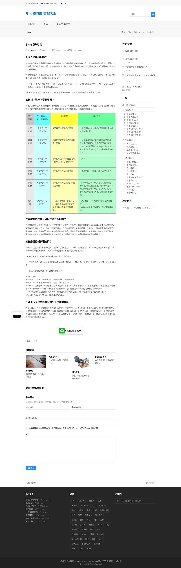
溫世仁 (84, 534)
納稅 (93, 539)
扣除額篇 (75, 372)
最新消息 (129, 105)
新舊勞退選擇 (132, 153)
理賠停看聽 (131, 126)
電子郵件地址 (78, 407)
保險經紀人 (131, 120)
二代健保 (130, 144)
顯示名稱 (30, 407)
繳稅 (100, 539)
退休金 (74, 549)
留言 (27, 434)
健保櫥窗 (130, 147)
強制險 (82, 525)
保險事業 (130, 114)
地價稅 (74, 520)
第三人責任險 (77, 539)
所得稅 (99, 525)
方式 (98, 529)
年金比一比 (131, 150)
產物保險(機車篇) (134, 132)
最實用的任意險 (131, 51)
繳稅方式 (75, 544)
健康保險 (102, 506)
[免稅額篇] (36, 361)
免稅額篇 (29, 371)
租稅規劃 (100, 534)
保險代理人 (131, 117)
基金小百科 (131, 162)
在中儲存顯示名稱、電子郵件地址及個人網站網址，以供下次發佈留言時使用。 (64, 428)
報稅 (28, 341)
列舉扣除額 (104, 510)
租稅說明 (130, 180)
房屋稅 (91, 525)
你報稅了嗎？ (100, 357)
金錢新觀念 (131, 193)
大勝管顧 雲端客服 (43, 13)
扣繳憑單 (75, 529)
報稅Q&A (53, 357)
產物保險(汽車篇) (134, 135)
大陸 (95, 520)
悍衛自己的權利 (32, 518)
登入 (64, 3)
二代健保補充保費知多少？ (136, 67)
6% (73, 501)
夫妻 (102, 520)
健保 (93, 506)
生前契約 (130, 174)
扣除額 (84, 529)
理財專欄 (130, 168)
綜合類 (128, 158)
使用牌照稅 (84, 506)
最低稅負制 (131, 165)
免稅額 (80, 510)
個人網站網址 (31, 418)
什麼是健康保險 (131, 59)
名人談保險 (131, 123)
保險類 (128, 110)
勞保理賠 (137, 208)
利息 (73, 515)
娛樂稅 (74, 525)
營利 (92, 534)
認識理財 (130, 190)
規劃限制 (97, 544)
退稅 (81, 549)
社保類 (128, 140)
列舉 (95, 510)
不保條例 (80, 501)
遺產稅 (89, 549)
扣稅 (107, 525)
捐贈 (92, 529)
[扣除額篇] (82, 362)
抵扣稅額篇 (32, 483)
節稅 (87, 539)
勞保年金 (88, 515)
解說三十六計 (132, 187)
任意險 (74, 506)
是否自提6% (31, 521)
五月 (99, 501)
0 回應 (69, 50)
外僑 (35, 341)
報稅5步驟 (149, 483)
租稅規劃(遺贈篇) (134, 177)
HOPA (44, 50)
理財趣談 (130, 171)
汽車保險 (75, 534)
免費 (88, 510)
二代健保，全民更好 (133, 87)
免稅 (73, 510)
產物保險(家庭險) (134, 129)
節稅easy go (56, 50)
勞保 (80, 515)
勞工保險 (98, 515)
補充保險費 (86, 544)
